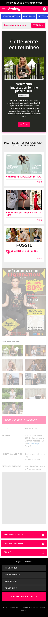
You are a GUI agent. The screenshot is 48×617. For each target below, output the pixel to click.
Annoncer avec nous (24, 596)
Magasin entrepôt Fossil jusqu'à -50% (22, 252)
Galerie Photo (11, 341)
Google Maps (33, 443)
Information (11, 568)
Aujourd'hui (29, 16)
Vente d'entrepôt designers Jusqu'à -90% (23, 213)
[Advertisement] (24, 498)
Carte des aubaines (13, 543)
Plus (39, 182)
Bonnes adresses (11, 16)
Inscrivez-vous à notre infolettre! (24, 2)
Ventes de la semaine (14, 535)
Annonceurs (11, 581)
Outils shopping (13, 575)
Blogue (7, 552)
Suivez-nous (11, 588)
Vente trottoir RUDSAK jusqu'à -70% (23, 177)
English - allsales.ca (24, 562)
